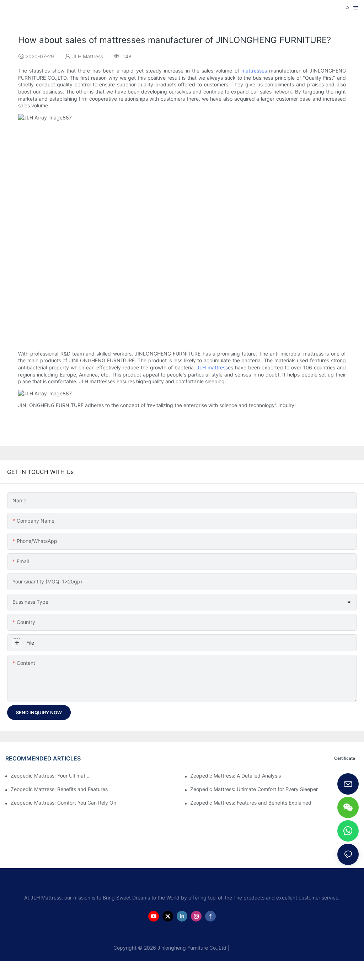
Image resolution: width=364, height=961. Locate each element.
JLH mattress (212, 367)
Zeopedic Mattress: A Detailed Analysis (235, 776)
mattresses (254, 71)
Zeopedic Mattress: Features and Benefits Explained (250, 803)
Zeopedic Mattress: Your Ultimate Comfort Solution (51, 776)
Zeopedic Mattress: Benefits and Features (59, 789)
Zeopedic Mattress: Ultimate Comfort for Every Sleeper (254, 789)
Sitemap (241, 948)
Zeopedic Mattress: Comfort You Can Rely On (63, 803)
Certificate (344, 758)
